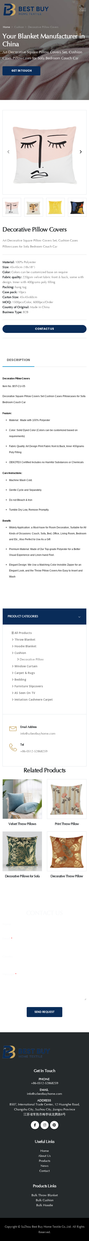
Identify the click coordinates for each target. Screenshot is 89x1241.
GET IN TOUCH (21, 71)
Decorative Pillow (31, 659)
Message (9, 974)
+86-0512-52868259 (33, 751)
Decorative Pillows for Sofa (22, 876)
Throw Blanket (24, 639)
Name (6, 924)
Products (44, 1161)
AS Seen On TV (24, 693)
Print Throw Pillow (67, 824)
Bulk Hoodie (44, 1205)
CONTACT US (44, 329)
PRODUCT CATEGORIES (23, 616)
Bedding (20, 679)
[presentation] (9, 152)
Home (6, 27)
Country (7, 957)
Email (7, 939)
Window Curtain (25, 666)
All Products (23, 633)
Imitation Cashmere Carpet (33, 699)
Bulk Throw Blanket (44, 1195)
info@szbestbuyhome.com (37, 734)
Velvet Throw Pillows (22, 824)
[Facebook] (35, 1125)
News (44, 1166)
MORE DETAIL (22, 817)
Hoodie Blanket (25, 646)
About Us (44, 1156)
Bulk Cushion (44, 1200)
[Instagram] (45, 1125)
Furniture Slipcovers (28, 686)
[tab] (44, 616)
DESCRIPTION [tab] (18, 359)
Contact (44, 1171)
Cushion (20, 653)
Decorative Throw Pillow (67, 876)
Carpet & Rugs (24, 673)
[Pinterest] (54, 1125)
